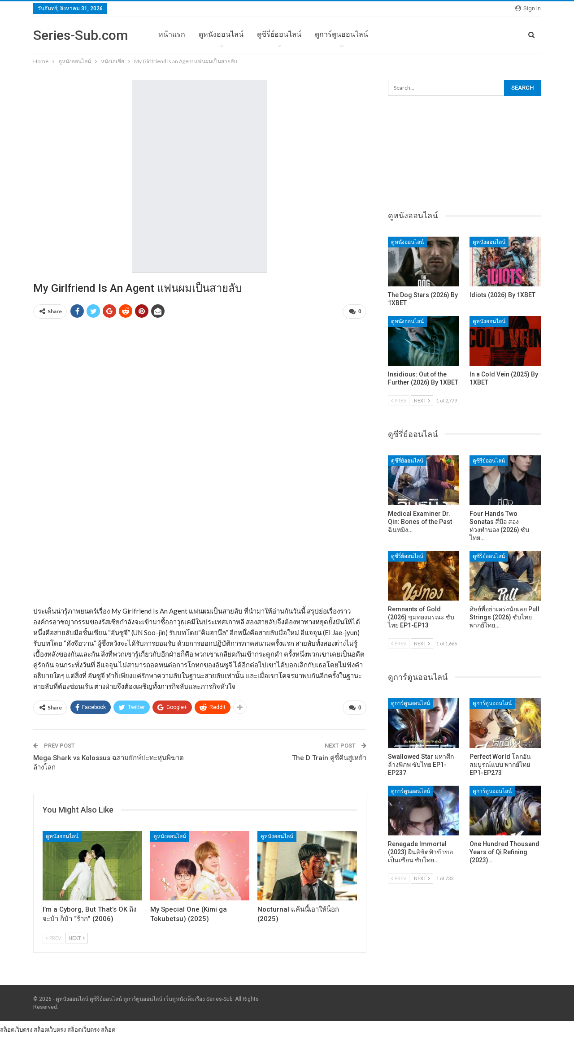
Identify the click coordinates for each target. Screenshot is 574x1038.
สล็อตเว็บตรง (16, 1029)
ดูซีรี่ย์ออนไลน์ (279, 34)
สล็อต (108, 1029)
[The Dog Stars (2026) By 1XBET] (423, 261)
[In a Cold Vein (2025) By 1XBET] (505, 341)
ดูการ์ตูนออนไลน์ (341, 34)
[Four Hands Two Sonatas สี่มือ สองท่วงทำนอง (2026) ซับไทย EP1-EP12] (505, 480)
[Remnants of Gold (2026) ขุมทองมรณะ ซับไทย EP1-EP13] (423, 576)
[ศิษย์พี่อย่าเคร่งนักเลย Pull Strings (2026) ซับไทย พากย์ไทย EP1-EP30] (505, 576)
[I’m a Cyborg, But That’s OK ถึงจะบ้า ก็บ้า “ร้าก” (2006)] (92, 865)
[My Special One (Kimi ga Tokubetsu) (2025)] (200, 865)
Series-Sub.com (80, 35)
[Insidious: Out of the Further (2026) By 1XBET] (423, 341)
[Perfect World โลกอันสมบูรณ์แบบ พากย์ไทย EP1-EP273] (505, 723)
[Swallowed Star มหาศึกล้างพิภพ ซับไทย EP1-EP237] (423, 723)
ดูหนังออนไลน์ (221, 34)
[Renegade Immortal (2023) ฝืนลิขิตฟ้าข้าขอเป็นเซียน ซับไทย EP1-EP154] (423, 810)
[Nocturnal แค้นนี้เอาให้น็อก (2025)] (307, 865)
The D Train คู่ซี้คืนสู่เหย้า (329, 758)
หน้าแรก (171, 34)
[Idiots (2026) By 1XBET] (505, 261)
